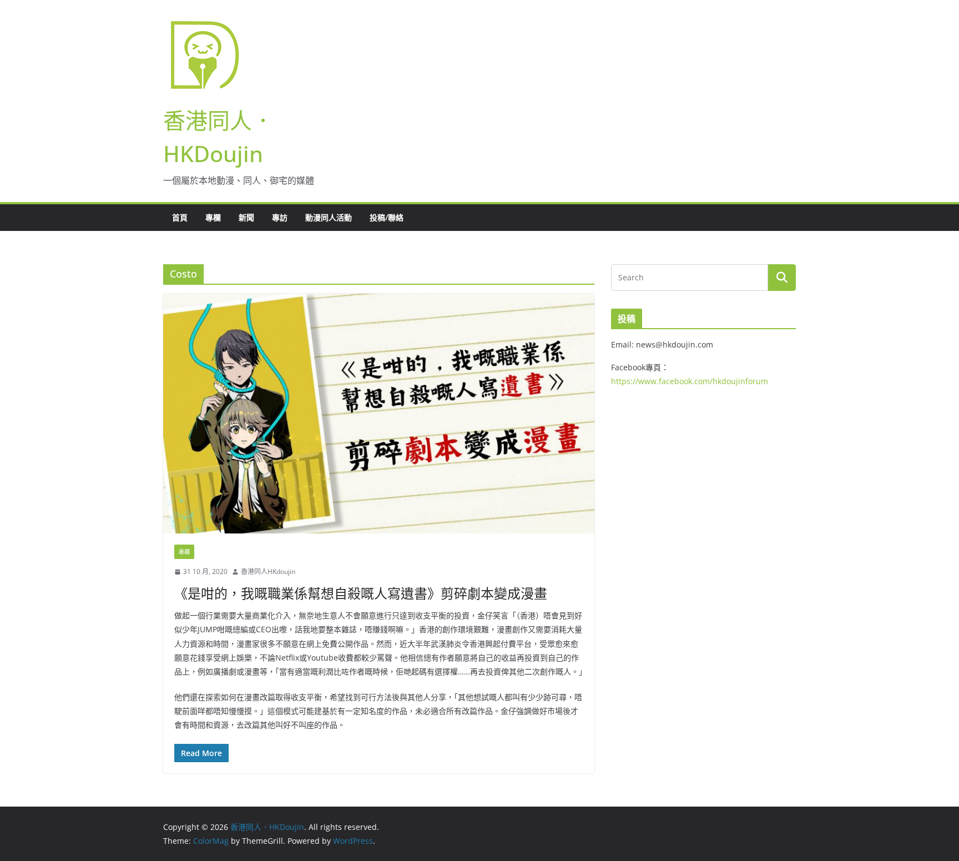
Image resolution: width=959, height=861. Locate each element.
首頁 (180, 217)
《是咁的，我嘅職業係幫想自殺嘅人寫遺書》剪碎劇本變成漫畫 (360, 593)
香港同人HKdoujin (268, 571)
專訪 (279, 217)
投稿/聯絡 (386, 217)
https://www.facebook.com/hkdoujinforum (689, 381)
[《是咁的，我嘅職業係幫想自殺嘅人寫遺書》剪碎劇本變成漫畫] (378, 413)
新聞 (246, 217)
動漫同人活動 (328, 217)
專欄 (213, 217)
